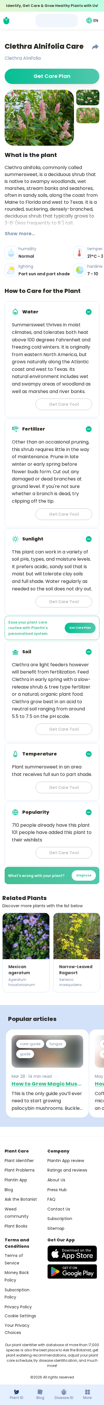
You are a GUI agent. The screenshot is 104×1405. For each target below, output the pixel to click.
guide (25, 1054)
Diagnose (83, 875)
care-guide (30, 1043)
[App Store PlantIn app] (72, 1253)
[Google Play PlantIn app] (72, 1271)
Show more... (20, 233)
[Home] (6, 20)
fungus (56, 1043)
